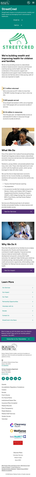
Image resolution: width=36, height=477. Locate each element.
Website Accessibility (7, 470)
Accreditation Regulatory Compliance (13, 387)
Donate (4, 311)
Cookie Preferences (15, 467)
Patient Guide (18, 457)
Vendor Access (6, 416)
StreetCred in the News (9, 320)
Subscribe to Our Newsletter (16, 339)
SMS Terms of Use (25, 465)
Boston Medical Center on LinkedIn (11, 378)
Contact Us (5, 315)
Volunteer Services (18, 455)
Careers (4, 390)
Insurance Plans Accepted (9, 403)
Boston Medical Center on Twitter (15, 378)
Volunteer (5, 419)
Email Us (16, 20)
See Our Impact (9, 270)
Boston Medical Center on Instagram (7, 378)
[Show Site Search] (29, 3)
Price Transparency (7, 408)
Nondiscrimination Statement (9, 469)
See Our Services (10, 211)
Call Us (16, 25)
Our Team (5, 297)
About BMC (18, 460)
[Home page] (9, 349)
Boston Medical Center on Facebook (3, 378)
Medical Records (7, 405)
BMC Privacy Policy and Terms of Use (11, 465)
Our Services (6, 287)
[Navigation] (33, 3)
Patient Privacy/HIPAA (22, 469)
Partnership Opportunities (10, 301)
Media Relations (6, 411)
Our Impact (5, 292)
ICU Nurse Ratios (7, 397)
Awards (4, 384)
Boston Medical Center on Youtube (19, 378)
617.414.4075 (5, 374)
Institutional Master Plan (9, 400)
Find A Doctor (6, 395)
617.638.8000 (5, 365)
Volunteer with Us (7, 306)
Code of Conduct (6, 467)
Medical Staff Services (8, 413)
